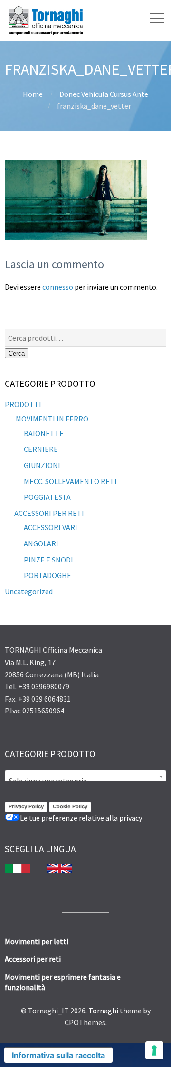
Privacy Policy (26, 806)
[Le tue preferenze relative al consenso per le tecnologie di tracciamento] (154, 1050)
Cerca (17, 353)
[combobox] (85, 776)
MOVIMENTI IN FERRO (51, 418)
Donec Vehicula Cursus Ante (103, 94)
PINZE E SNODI (48, 559)
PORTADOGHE (47, 575)
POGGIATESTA (47, 497)
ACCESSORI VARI (50, 527)
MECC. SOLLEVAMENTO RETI (70, 481)
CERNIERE (41, 449)
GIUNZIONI (42, 465)
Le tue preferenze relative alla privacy (81, 818)
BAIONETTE (44, 433)
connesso (57, 286)
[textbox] (85, 780)
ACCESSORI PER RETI (49, 513)
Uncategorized (29, 591)
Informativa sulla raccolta (58, 1055)
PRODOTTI (23, 404)
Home (33, 94)
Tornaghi (103, 1010)
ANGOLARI (41, 543)
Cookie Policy (70, 806)
